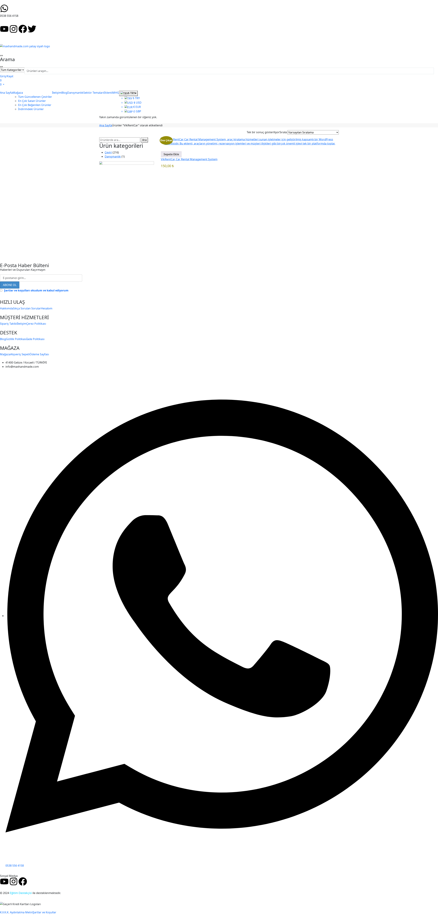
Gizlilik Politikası (16, 339)
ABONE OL (9, 285)
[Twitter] (32, 29)
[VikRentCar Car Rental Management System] (250, 141)
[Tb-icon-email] (41, 29)
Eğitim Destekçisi (21, 893)
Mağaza (5, 354)
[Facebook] (22, 29)
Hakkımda (6, 308)
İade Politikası (35, 339)
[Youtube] (4, 29)
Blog (3, 339)
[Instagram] (13, 29)
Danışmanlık (113, 156)
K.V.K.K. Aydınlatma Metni (16, 912)
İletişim (21, 324)
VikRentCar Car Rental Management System (189, 159)
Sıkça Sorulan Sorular (27, 308)
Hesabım (46, 308)
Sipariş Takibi (8, 324)
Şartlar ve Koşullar (44, 912)
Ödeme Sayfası (39, 354)
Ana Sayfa (105, 125)
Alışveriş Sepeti (20, 354)
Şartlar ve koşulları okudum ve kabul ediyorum (36, 290)
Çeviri (108, 152)
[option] (133, 98)
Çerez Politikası (36, 324)
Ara (144, 140)
